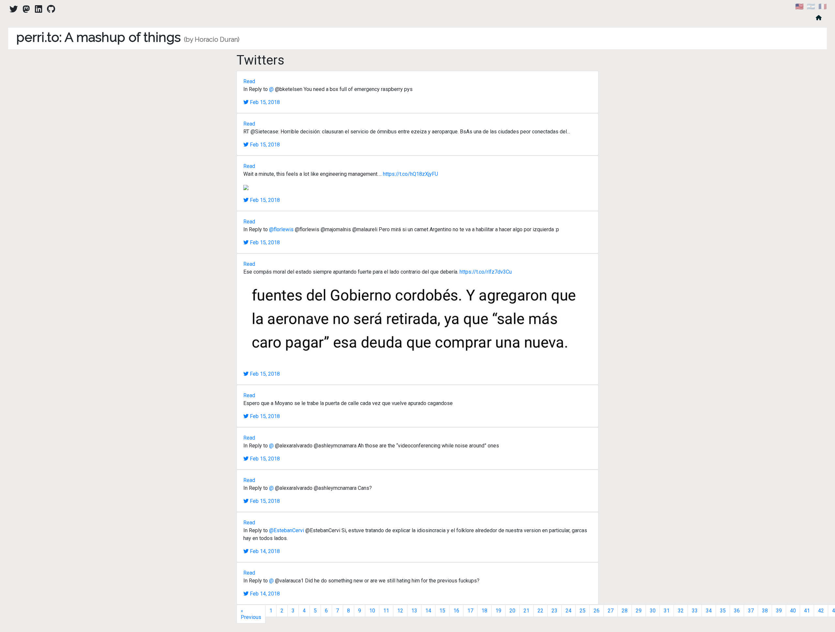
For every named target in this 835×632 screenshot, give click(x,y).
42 (821, 611)
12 (400, 611)
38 (765, 611)
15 (442, 611)
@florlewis (281, 229)
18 (484, 611)
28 (625, 611)
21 (526, 611)
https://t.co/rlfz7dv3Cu (486, 272)
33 (695, 611)
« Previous (251, 614)
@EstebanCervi (286, 530)
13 (414, 611)
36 (737, 611)
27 (611, 611)
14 (428, 611)
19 (498, 611)
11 (386, 611)
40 (793, 611)
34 (709, 611)
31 (667, 611)
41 (807, 611)
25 (582, 611)
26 (597, 611)
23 (554, 611)
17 (470, 611)
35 (723, 611)
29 (639, 611)
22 (540, 611)
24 (568, 611)
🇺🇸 (799, 6)
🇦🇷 (811, 6)
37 (751, 611)
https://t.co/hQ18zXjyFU (410, 174)
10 (372, 611)
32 (681, 611)
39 (779, 611)
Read (249, 81)
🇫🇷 (822, 6)
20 (512, 611)
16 (456, 611)
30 (653, 611)
